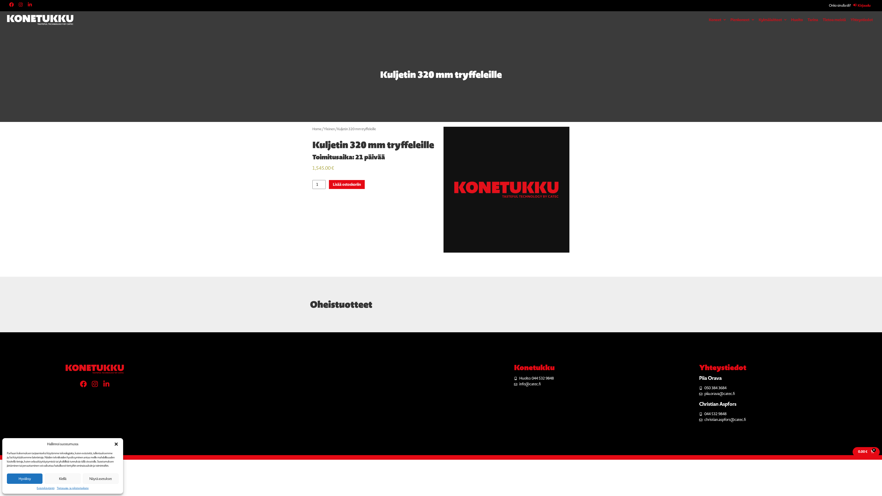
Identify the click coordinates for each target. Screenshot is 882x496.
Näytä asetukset (100, 478)
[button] (116, 444)
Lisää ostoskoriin (347, 184)
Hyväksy (25, 478)
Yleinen (329, 129)
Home (317, 129)
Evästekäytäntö (45, 488)
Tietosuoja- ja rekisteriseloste (73, 488)
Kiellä (62, 478)
